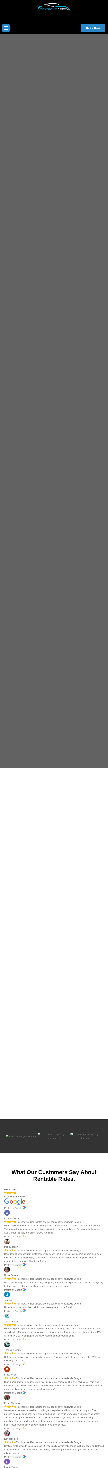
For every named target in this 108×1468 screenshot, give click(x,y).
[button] (6, 28)
